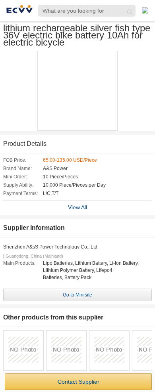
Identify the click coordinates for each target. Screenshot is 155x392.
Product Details (24, 143)
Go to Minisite (77, 295)
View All (77, 207)
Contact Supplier (78, 382)
